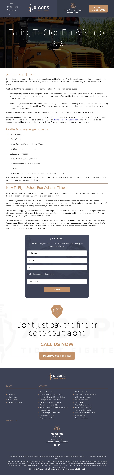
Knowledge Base (13, 400)
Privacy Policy (12, 397)
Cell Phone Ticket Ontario (83, 392)
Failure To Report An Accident (84, 405)
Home (10, 392)
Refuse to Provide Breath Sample (85, 413)
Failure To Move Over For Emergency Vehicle (54, 407)
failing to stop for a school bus (66, 120)
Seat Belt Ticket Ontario (47, 415)
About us (10, 3)
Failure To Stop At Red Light (83, 407)
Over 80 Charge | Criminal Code (50, 413)
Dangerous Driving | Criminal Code (51, 394)
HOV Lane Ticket (45, 410)
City (8, 13)
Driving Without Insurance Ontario (50, 400)
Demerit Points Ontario (15, 402)
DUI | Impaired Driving (82, 400)
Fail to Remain (79, 402)
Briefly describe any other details (40, 274)
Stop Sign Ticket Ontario (47, 418)
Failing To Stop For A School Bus (50, 402)
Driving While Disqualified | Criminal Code (53, 397)
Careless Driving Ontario (47, 392)
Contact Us (11, 394)
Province (10, 10)
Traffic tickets (12, 7)
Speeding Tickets (80, 415)
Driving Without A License (83, 397)
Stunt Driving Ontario (81, 418)
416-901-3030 (98, 8)
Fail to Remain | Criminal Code (50, 405)
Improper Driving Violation (83, 410)
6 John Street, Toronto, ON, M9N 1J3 (57, 442)
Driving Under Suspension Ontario (85, 394)
